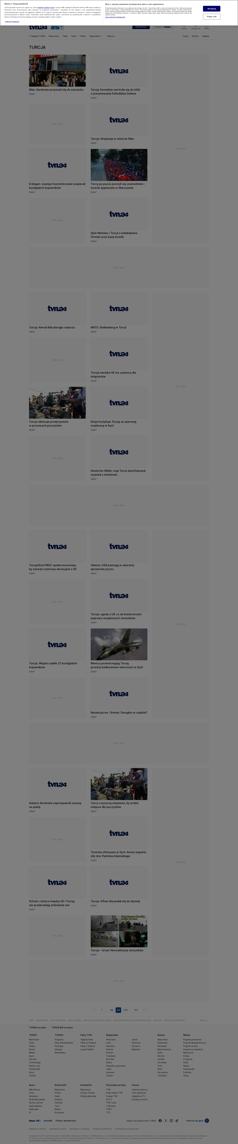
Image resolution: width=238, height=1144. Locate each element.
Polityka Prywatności (12, 21)
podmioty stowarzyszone (45, 7)
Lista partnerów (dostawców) (115, 17)
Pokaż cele (211, 17)
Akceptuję (211, 9)
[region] (119, 13)
